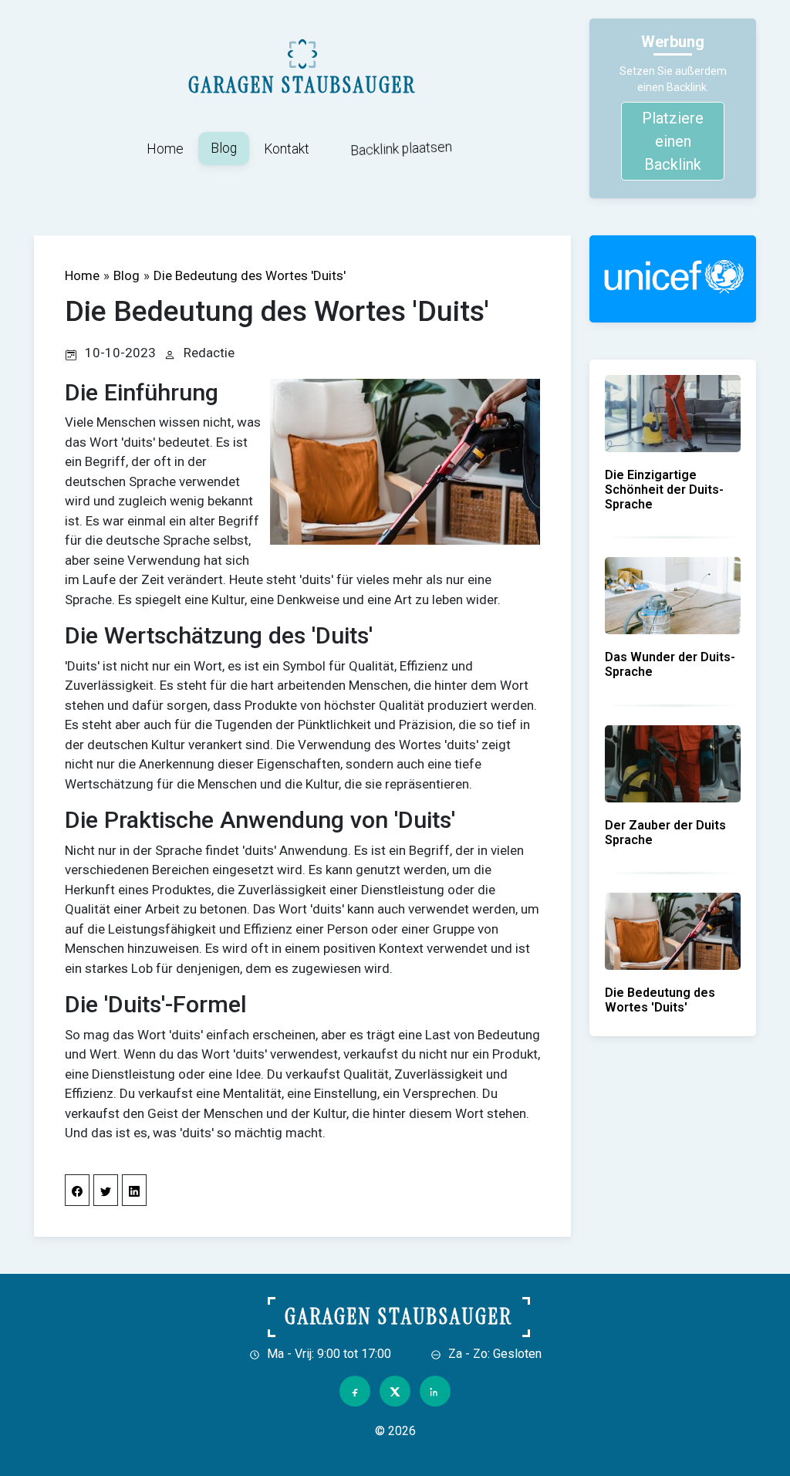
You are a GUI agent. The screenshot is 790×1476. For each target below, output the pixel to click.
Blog (224, 148)
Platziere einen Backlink (673, 141)
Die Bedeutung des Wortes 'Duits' (250, 275)
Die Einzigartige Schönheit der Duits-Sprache (664, 490)
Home (165, 149)
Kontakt (286, 149)
